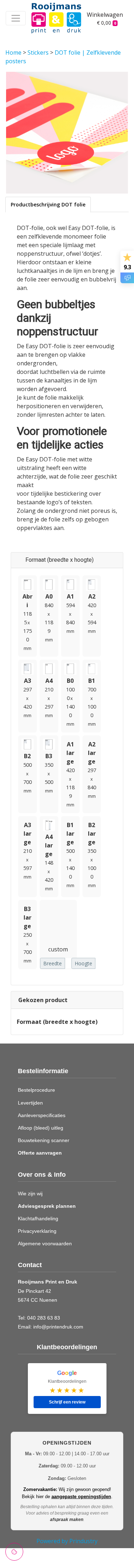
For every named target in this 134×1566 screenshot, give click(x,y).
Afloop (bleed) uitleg (40, 1128)
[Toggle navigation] (16, 18)
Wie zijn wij (30, 1193)
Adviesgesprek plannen (47, 1206)
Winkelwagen (102, 15)
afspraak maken (66, 1519)
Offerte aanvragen (40, 1153)
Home (14, 52)
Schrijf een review (67, 1402)
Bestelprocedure (36, 1090)
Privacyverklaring (37, 1231)
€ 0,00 (106, 22)
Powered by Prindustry (67, 1541)
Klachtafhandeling (38, 1218)
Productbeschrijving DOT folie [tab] (48, 204)
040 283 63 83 (43, 1318)
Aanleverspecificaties (41, 1115)
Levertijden (30, 1103)
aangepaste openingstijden (81, 1496)
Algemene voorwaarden (45, 1243)
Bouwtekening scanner (43, 1140)
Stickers (39, 52)
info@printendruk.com (58, 1327)
